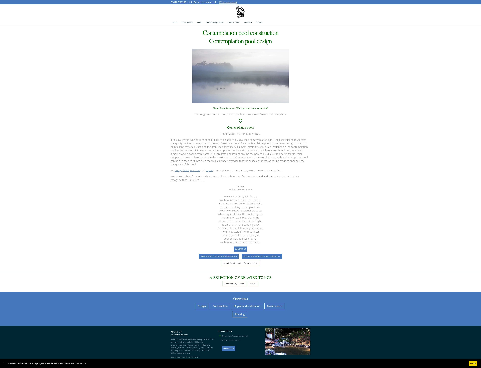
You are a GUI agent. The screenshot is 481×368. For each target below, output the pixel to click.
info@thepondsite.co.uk (203, 2)
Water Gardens (234, 22)
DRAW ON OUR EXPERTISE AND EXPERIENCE (219, 256)
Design (202, 306)
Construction (220, 306)
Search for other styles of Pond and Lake (240, 263)
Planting (240, 314)
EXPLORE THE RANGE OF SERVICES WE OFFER (261, 256)
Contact (259, 22)
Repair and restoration (247, 306)
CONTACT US (240, 249)
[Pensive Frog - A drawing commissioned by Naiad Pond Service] (240, 12)
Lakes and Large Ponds (234, 283)
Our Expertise (187, 22)
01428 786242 (178, 2)
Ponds (199, 22)
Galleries (248, 22)
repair (209, 170)
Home (175, 22)
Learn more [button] (81, 363)
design (178, 170)
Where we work (228, 2)
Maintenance (274, 306)
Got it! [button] (473, 363)
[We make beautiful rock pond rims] (287, 341)
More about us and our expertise (184, 357)
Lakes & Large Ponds (215, 22)
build (186, 170)
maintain (195, 170)
